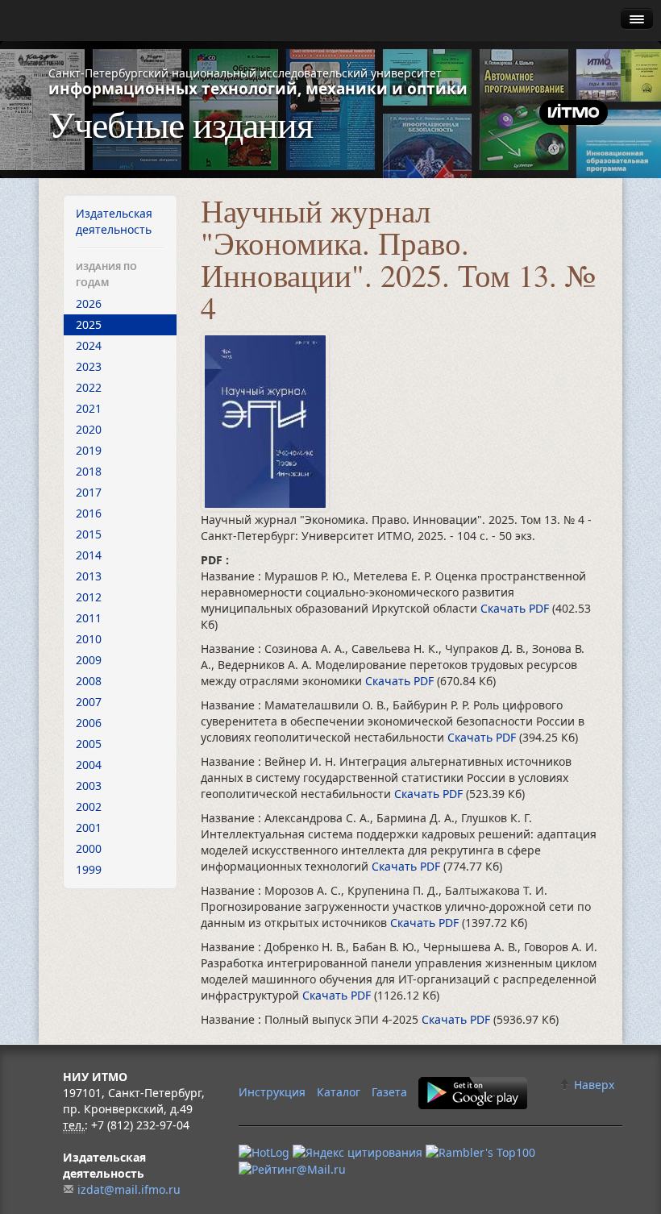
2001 (89, 827)
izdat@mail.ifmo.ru (129, 1189)
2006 (89, 722)
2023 (89, 366)
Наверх (592, 1084)
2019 (89, 450)
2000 (89, 848)
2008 (89, 680)
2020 (89, 429)
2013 (89, 576)
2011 (89, 618)
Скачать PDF (516, 608)
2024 (89, 345)
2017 (89, 492)
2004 (89, 764)
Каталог (338, 1092)
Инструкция (272, 1092)
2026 (89, 303)
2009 (89, 659)
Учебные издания (180, 123)
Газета (389, 1092)
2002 (89, 806)
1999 (89, 869)
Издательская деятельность (114, 221)
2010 (89, 638)
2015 (89, 534)
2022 (89, 387)
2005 (89, 743)
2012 (89, 597)
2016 (89, 513)
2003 (89, 785)
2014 (89, 555)
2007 (89, 701)
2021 (89, 408)
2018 (89, 471)
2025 (89, 324)
